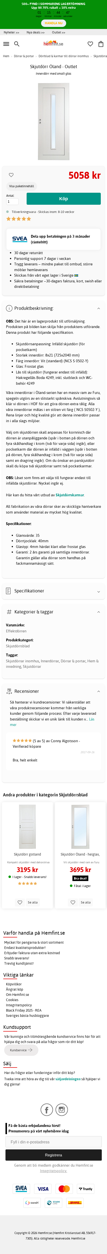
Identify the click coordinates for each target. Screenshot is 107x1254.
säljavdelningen (68, 1079)
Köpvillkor (14, 984)
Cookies (12, 1000)
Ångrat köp (14, 989)
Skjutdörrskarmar (70, 495)
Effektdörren (16, 631)
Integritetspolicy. (53, 1170)
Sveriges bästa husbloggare (27, 1015)
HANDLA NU (53, 23)
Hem (6, 56)
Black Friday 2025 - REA (24, 1010)
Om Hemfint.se (17, 994)
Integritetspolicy (19, 1005)
